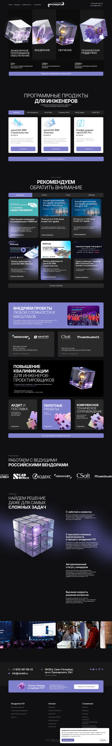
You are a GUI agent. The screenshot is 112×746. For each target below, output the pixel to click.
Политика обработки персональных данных (89, 726)
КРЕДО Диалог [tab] (79, 112)
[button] (56, 74)
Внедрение (42, 50)
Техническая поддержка (19, 710)
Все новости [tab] (20, 195)
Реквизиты (85, 719)
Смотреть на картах (51, 675)
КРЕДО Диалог (53, 720)
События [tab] (44, 195)
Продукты (17, 4)
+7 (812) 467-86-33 (22, 669)
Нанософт (51, 707)
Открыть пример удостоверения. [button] (25, 386)
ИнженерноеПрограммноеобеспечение (20, 53)
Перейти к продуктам (21, 354)
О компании (37, 4)
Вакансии (85, 710)
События (85, 714)
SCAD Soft (51, 714)
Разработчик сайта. (56, 741)
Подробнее (48, 426)
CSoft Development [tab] (32, 112)
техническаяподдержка (90, 51)
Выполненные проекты (19, 714)
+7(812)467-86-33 (96, 3)
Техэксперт (52, 724)
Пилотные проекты (17, 707)
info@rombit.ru (97, 5)
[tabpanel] (56, 135)
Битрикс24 (52, 726)
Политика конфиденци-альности (90, 722)
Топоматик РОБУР (54, 717)
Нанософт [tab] (16, 112)
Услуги (10, 4)
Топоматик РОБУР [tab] (63, 112)
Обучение (65, 50)
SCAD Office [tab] (48, 112)
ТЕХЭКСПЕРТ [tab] (95, 112)
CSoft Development (54, 710)
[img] (95, 28)
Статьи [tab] (68, 195)
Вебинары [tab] (92, 195)
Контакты (85, 717)
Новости (85, 707)
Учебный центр (26, 4)
